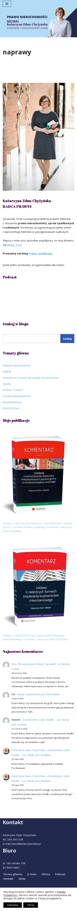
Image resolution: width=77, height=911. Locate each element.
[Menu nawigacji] (7, 4)
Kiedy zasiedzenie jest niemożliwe (39, 694)
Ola (13, 664)
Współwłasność (12, 402)
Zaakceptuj (12, 904)
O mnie (31, 874)
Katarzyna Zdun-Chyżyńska (28, 750)
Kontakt (8, 878)
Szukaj (67, 338)
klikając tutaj (14, 245)
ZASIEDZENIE (11, 408)
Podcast (60, 874)
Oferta (45, 874)
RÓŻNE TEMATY (13, 390)
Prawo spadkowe (40, 253)
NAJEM (7, 371)
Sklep (21, 878)
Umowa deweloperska (16, 396)
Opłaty (7, 384)
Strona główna (12, 874)
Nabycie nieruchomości (17, 365)
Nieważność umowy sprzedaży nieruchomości (31, 377)
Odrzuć (30, 904)
